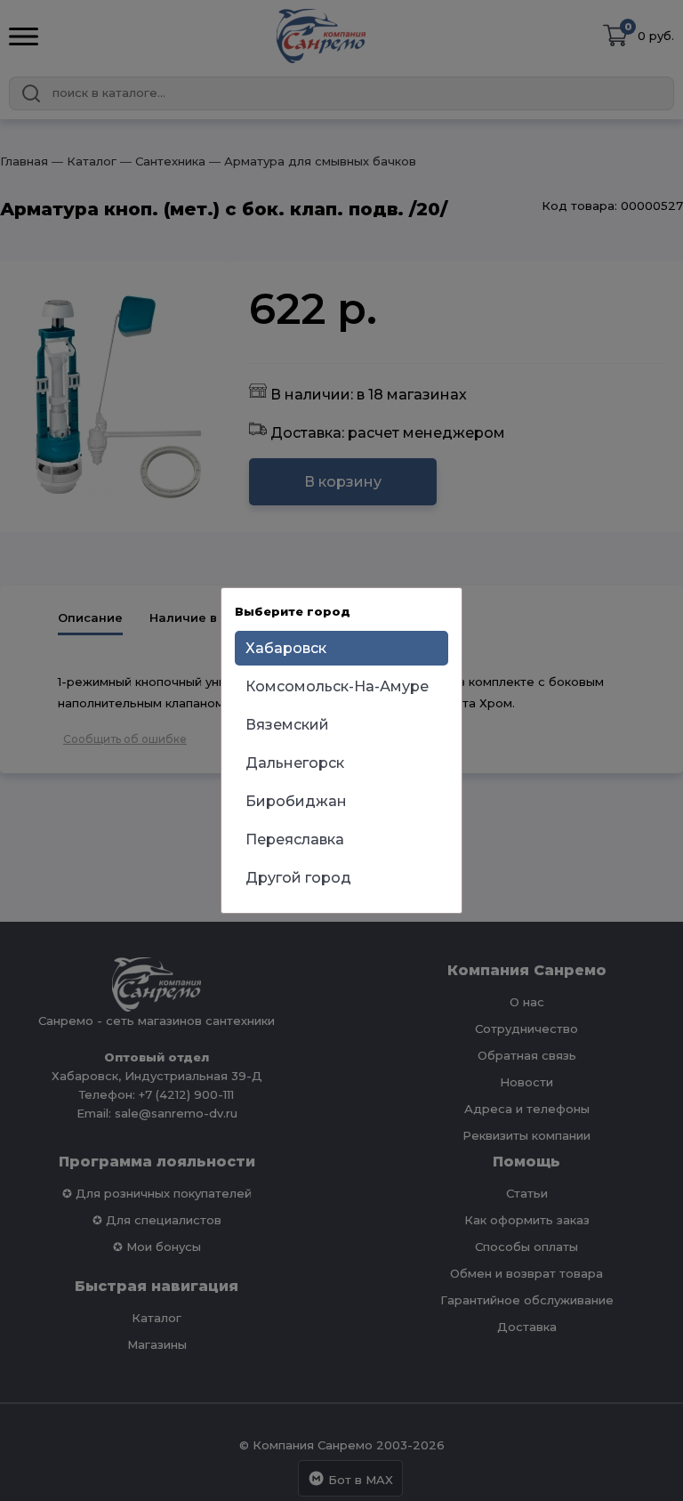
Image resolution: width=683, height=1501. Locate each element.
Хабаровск (285, 648)
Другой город (298, 877)
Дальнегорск (294, 763)
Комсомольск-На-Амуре (337, 686)
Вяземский (287, 724)
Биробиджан (296, 801)
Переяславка (294, 839)
